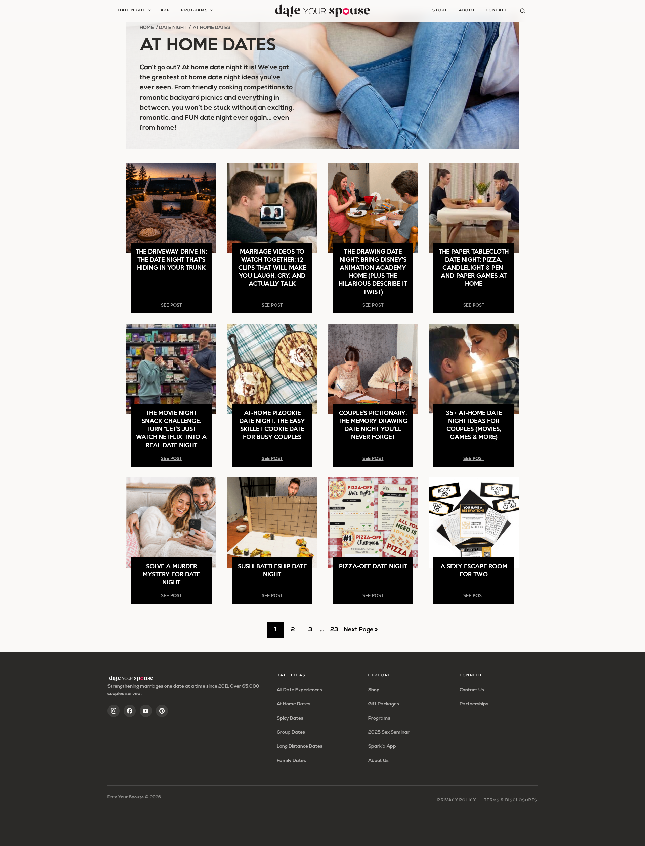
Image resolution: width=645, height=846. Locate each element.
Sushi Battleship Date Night (272, 570)
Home (147, 27)
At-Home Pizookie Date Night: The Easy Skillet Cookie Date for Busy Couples (272, 424)
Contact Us (472, 690)
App (165, 10)
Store (440, 10)
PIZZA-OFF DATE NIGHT (373, 566)
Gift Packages (383, 704)
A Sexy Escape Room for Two (473, 570)
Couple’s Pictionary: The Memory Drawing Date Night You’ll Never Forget (372, 424)
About (467, 10)
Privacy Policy (456, 800)
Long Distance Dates (299, 746)
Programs (194, 10)
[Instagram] (114, 711)
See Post (171, 305)
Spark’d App (382, 746)
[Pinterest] (162, 711)
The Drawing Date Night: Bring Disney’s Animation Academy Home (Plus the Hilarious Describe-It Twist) (373, 271)
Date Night (132, 10)
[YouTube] (146, 711)
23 (336, 632)
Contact (497, 10)
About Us (378, 760)
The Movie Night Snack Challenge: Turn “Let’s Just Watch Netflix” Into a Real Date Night (171, 428)
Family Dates (291, 760)
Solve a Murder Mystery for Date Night (171, 574)
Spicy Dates (290, 718)
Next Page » (361, 632)
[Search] (522, 11)
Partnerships (474, 704)
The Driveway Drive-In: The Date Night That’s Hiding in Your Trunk (171, 259)
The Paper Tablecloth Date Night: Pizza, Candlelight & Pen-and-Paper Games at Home (474, 267)
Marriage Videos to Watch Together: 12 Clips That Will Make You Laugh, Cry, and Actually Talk (272, 267)
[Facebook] (130, 711)
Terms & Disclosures (511, 800)
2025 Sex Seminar (389, 732)
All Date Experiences (299, 690)
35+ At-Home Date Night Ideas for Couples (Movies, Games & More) (473, 424)
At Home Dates (293, 704)
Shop (374, 690)
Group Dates (291, 732)
